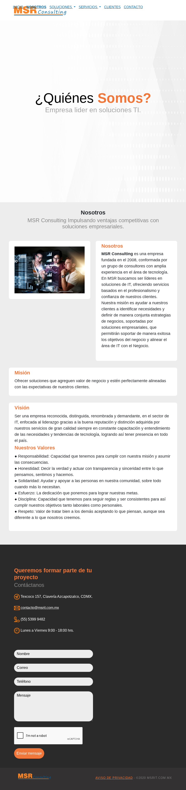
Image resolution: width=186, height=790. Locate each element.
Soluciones (61, 7)
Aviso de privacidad (114, 778)
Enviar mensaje (29, 753)
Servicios (88, 7)
